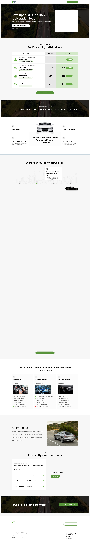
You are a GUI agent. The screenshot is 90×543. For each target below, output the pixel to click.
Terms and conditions (24, 533)
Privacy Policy (23, 535)
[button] (49, 2)
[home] (16, 2)
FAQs (45, 2)
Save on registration (26, 2)
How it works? (39, 2)
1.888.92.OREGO (69, 538)
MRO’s (34, 2)
